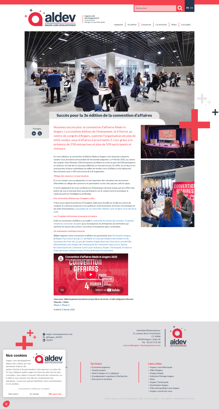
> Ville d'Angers (155, 370)
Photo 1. (57, 305)
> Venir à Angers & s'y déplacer (104, 373)
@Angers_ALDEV (54, 337)
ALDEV (49, 340)
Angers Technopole (112, 247)
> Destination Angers (158, 385)
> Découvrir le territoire (101, 379)
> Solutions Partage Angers (161, 376)
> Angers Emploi (155, 373)
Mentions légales (151, 398)
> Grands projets (98, 370)
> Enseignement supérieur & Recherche (108, 376)
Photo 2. (66, 305)
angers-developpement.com (59, 334)
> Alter (151, 379)
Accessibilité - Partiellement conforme (177, 398)
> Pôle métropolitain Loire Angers (164, 388)
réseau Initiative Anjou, (73, 250)
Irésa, (87, 250)
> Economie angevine (100, 367)
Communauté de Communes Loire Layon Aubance (79, 247)
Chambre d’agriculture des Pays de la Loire (104, 241)
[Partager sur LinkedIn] (33, 133)
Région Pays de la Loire (66, 238)
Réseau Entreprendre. (103, 250)
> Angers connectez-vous (160, 391)
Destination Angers (121, 235)
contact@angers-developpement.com (141, 345)
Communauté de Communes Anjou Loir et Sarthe (104, 244)
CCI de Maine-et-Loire (90, 238)
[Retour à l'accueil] (50, 17)
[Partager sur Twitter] (39, 133)
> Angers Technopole (158, 382)
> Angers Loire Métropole (160, 367)
